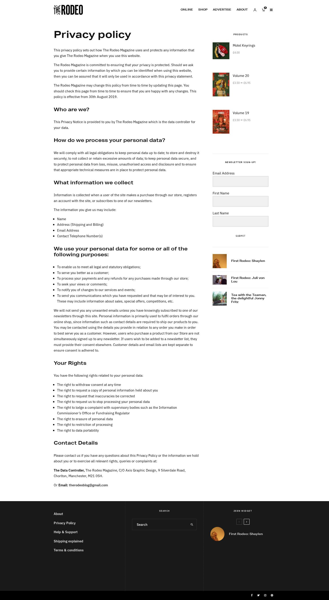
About (242, 9)
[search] (192, 524)
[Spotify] (272, 595)
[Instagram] (265, 595)
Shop (202, 9)
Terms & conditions (68, 550)
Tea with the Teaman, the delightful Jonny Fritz (248, 298)
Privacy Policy (65, 522)
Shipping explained (68, 541)
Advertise (222, 9)
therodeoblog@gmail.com (88, 485)
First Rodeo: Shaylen (248, 261)
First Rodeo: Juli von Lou (248, 279)
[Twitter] (258, 595)
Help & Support (66, 531)
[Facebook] (252, 595)
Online (187, 9)
